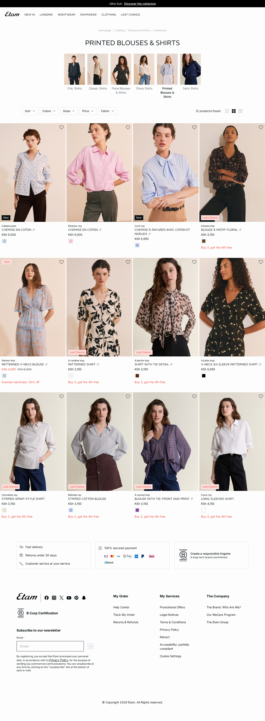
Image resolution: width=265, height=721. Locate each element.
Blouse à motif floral (220, 230)
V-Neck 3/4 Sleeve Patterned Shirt (230, 364)
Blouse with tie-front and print (162, 499)
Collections (160, 30)
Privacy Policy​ (169, 629)
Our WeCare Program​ (221, 614)
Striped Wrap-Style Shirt (23, 499)
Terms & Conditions (173, 622)
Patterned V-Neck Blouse (23, 364)
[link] (29, 14)
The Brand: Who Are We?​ (224, 607)
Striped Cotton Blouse (87, 499)
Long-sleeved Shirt (217, 499)
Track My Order (124, 614)
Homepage (104, 30)
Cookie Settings (170, 656)
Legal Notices (169, 614)
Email (21, 637)
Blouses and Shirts (139, 30)
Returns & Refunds (125, 622)
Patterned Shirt (82, 364)
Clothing (120, 30)
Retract (165, 637)
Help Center (121, 607)
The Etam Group (218, 622)
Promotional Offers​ (172, 607)
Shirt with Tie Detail (152, 364)
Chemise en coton (17, 230)
